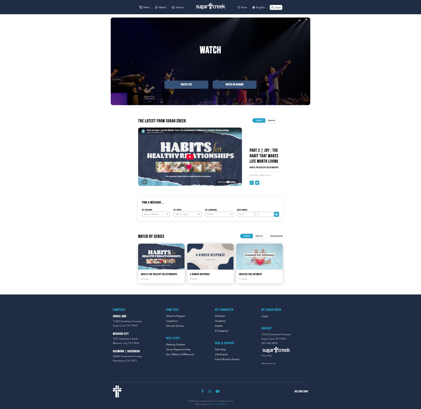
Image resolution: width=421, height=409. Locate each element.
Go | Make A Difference (180, 354)
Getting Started (175, 344)
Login (277, 7)
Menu (146, 7)
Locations (172, 321)
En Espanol (221, 331)
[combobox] (262, 7)
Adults (219, 326)
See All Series (276, 236)
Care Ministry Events (227, 359)
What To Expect (175, 316)
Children (220, 316)
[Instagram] (209, 391)
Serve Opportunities (178, 349)
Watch (162, 7)
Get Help (220, 349)
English (260, 7)
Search (179, 7)
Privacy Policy (266, 355)
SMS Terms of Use (268, 363)
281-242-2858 (269, 343)
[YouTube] (217, 391)
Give (244, 7)
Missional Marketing (218, 404)
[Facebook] (203, 391)
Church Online (175, 326)
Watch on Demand (235, 84)
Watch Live (186, 84)
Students (220, 321)
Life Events (221, 354)
